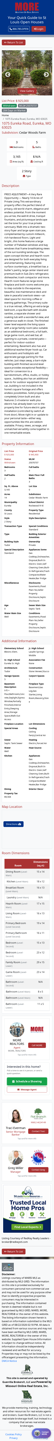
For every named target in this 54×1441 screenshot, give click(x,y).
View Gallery (27, 91)
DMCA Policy (40, 1438)
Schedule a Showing (28, 1081)
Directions (12, 824)
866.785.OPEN (20, 29)
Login (39, 29)
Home (5, 115)
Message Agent (28, 1089)
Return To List (15, 42)
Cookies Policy (13, 1434)
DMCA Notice (9, 1361)
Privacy (13, 1438)
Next (44, 73)
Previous (6, 73)
